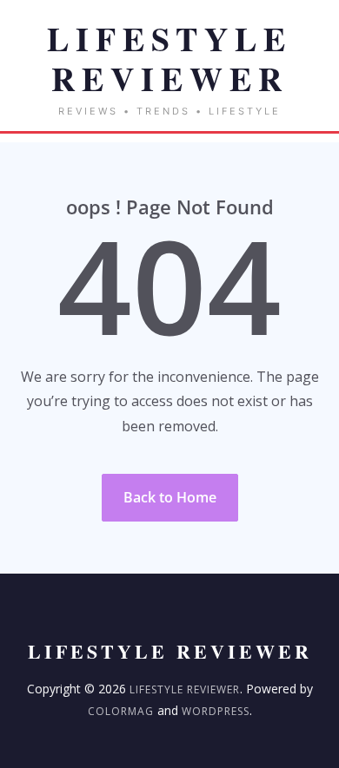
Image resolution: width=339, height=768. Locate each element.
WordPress (215, 711)
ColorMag (121, 711)
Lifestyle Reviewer (185, 689)
